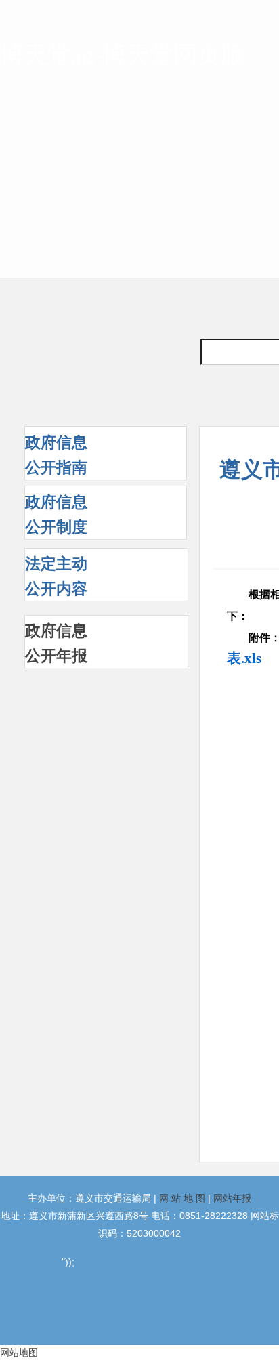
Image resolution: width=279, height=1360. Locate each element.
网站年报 (232, 1198)
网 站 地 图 (182, 1198)
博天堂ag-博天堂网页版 (122, 55)
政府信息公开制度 (56, 514)
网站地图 (19, 1352)
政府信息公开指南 (56, 454)
